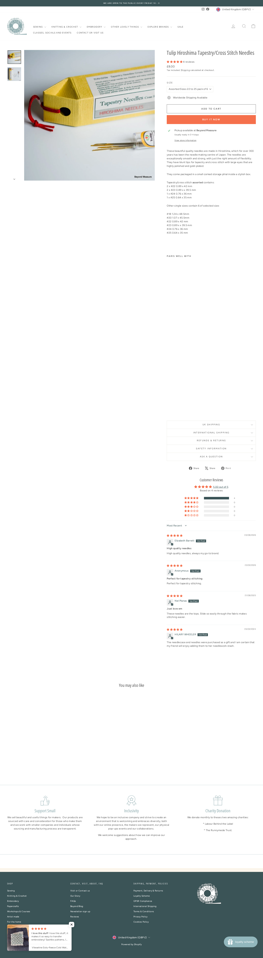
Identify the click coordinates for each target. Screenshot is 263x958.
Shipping (185, 70)
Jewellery (12, 927)
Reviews (74, 916)
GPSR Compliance (142, 901)
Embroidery (95, 27)
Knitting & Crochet (65, 27)
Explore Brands (158, 27)
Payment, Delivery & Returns (148, 890)
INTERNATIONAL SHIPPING (211, 432)
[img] (174, 535)
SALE (180, 27)
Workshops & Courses (18, 911)
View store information (185, 140)
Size (170, 82)
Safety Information (211, 448)
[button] (175, 61)
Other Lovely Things (125, 27)
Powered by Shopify (131, 944)
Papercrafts (13, 906)
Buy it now (211, 119)
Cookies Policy (141, 922)
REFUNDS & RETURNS (211, 440)
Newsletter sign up (80, 911)
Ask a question (211, 456)
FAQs (73, 901)
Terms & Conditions (143, 911)
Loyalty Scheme (141, 896)
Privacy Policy (140, 916)
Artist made (13, 916)
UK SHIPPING (211, 424)
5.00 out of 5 (220, 486)
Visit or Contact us (80, 890)
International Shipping (145, 906)
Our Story (75, 896)
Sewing (38, 27)
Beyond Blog (76, 906)
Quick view (36, 752)
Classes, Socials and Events (52, 33)
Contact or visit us (90, 33)
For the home (14, 922)
